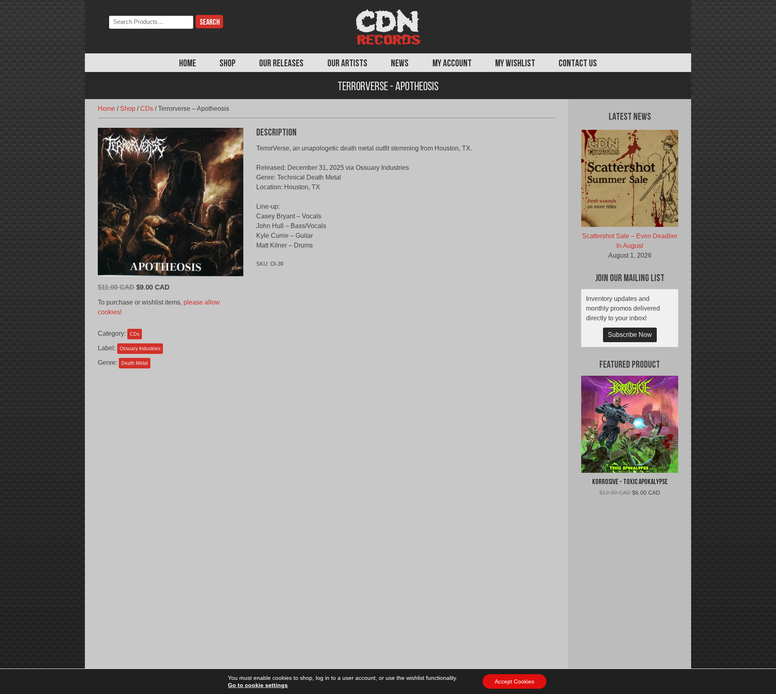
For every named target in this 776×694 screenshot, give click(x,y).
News (400, 64)
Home (187, 64)
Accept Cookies (514, 681)
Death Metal (134, 363)
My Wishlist (515, 64)
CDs (146, 108)
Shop (227, 64)
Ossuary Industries (140, 348)
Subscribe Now (630, 334)
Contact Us (578, 64)
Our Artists (347, 64)
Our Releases (281, 64)
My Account (452, 64)
